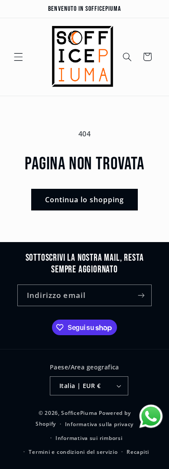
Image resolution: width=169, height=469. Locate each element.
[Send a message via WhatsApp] (151, 416)
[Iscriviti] (141, 295)
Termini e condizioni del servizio (73, 452)
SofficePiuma (79, 413)
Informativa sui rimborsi (89, 438)
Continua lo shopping (84, 199)
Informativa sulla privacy (99, 424)
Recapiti (138, 452)
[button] (18, 57)
